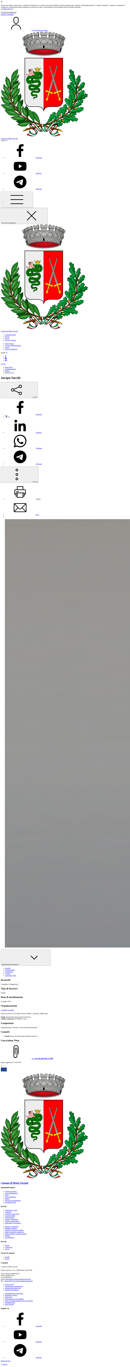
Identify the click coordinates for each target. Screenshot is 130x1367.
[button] (10, 335)
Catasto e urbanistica (11, 1219)
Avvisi (7, 1249)
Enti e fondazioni (10, 1197)
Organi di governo (11, 1191)
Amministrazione (10, 369)
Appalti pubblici (10, 1216)
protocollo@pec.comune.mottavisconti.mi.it (19, 1281)
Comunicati (8, 1247)
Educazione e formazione (13, 1223)
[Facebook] (5, 356)
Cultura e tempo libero (12, 1221)
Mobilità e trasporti (11, 1228)
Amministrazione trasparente (14, 1293)
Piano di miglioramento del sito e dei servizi (19, 1301)
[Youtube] (5, 358)
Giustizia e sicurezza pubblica (14, 1230)
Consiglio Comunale (7, 1010)
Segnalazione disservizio (13, 1288)
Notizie (7, 1245)
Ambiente (8, 1212)
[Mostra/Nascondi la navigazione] (17, 200)
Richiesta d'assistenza (12, 1290)
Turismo (7, 1236)
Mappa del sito (5, 1361)
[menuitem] (23, 414)
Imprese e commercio (12, 1226)
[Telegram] (5, 360)
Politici (7, 371)
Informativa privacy (11, 1295)
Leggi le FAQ (9, 1284)
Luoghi (7, 1257)
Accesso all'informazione (13, 345)
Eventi (7, 1259)
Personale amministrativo (13, 1200)
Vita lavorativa (9, 1237)
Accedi (3, 364)
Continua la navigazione (9, 12)
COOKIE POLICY (7, 9)
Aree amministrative (11, 1193)
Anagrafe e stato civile (12, 1214)
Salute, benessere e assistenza (14, 1232)
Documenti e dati (10, 1202)
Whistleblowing (10, 1302)
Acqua (7, 347)
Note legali (8, 1297)
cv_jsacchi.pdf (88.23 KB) (42, 1058)
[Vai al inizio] (1, 1066)
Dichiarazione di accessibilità (14, 1299)
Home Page (8, 367)
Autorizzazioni (9, 1217)
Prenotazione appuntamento (14, 1286)
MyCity (4, 1364)
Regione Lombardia (7, 14)
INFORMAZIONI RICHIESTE (10, 964)
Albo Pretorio (9, 344)
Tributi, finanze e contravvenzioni (15, 1234)
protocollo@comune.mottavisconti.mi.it (18, 1279)
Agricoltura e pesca (11, 1210)
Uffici (7, 1195)
